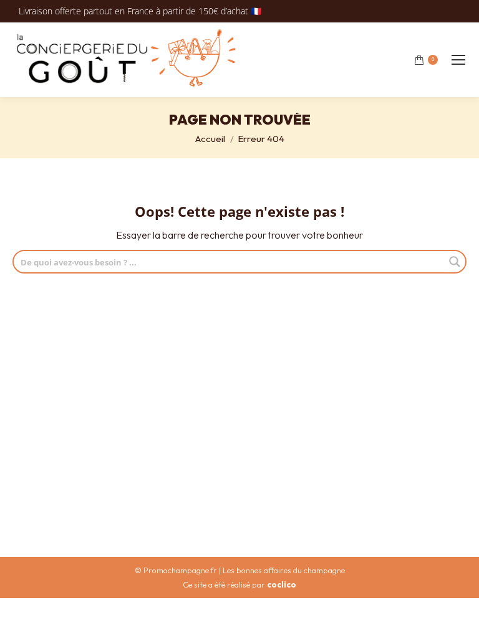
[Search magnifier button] (454, 261)
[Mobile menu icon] (458, 60)
